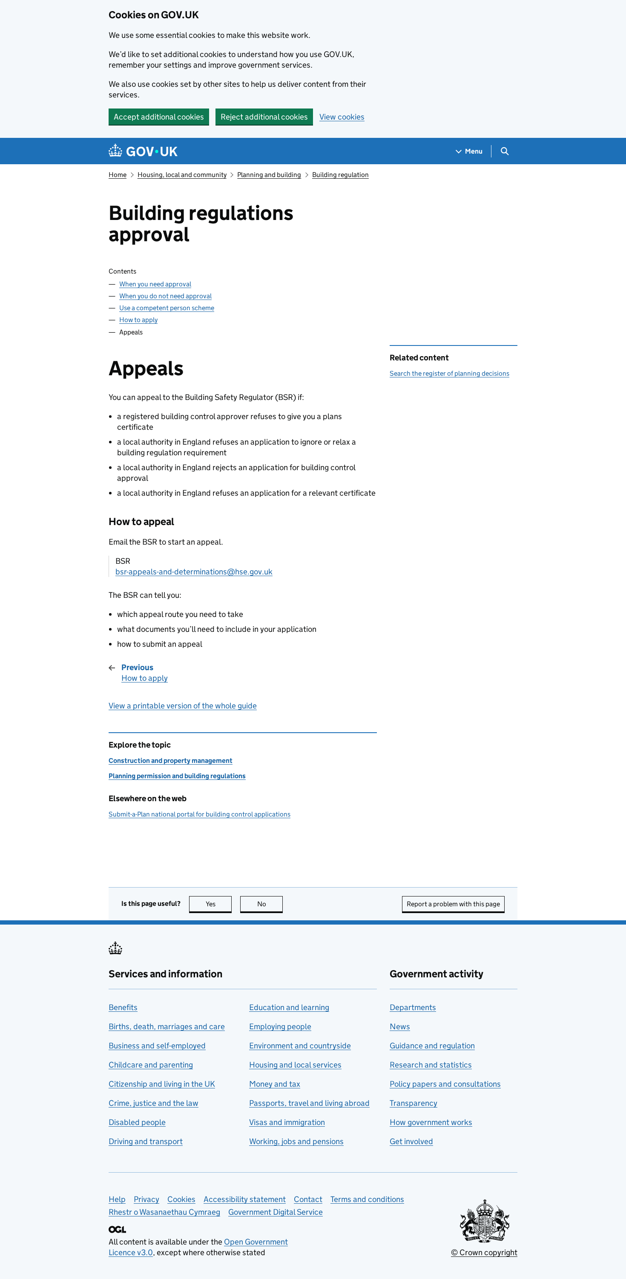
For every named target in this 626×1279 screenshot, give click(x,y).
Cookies (181, 1199)
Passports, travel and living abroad (309, 1103)
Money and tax (274, 1084)
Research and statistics (431, 1065)
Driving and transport (146, 1141)
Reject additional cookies (264, 117)
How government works (431, 1122)
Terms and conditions (367, 1199)
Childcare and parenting (151, 1065)
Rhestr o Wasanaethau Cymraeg (164, 1212)
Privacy (146, 1199)
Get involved (411, 1141)
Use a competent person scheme (166, 308)
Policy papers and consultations (445, 1084)
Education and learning (289, 1007)
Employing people (280, 1026)
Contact (308, 1199)
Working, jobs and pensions (296, 1141)
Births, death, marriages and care (167, 1026)
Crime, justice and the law (153, 1103)
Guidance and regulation (432, 1046)
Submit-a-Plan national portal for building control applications (199, 814)
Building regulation (340, 175)
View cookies (342, 117)
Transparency (413, 1103)
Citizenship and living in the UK (162, 1084)
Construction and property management (171, 761)
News (400, 1026)
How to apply (138, 320)
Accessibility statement (245, 1199)
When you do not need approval (165, 296)
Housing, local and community (182, 175)
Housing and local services (295, 1065)
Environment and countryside (300, 1046)
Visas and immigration (287, 1122)
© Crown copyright (484, 1252)
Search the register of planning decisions (449, 373)
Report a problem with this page (453, 904)
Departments (413, 1007)
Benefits (123, 1007)
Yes (219, 904)
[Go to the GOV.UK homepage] (143, 151)
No (270, 904)
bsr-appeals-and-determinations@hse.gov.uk (194, 572)
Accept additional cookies (159, 117)
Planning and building (269, 175)
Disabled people (137, 1122)
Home (117, 175)
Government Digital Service (275, 1212)
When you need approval (155, 284)
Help (117, 1199)
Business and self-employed (157, 1046)
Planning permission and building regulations (177, 776)
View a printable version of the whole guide (183, 706)
